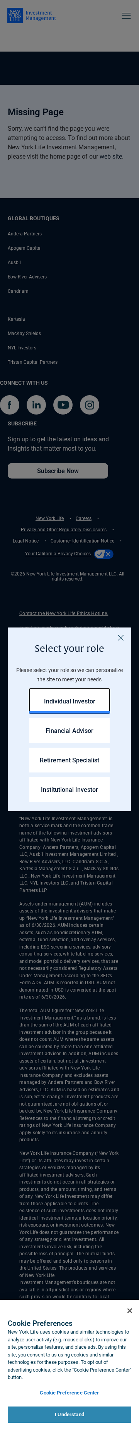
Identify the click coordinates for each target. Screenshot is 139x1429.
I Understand (69, 1414)
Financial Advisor (69, 730)
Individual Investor (69, 701)
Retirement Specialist (69, 760)
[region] (69, 1364)
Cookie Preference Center (69, 1392)
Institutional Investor (69, 789)
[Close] (121, 638)
